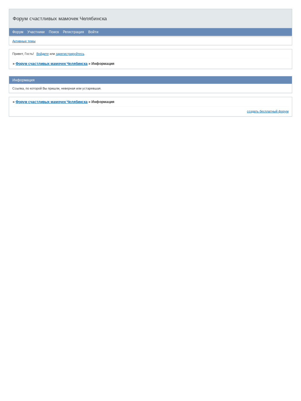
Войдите (42, 53)
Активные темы (24, 41)
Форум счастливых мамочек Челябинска (52, 64)
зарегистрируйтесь (70, 53)
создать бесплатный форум (268, 111)
